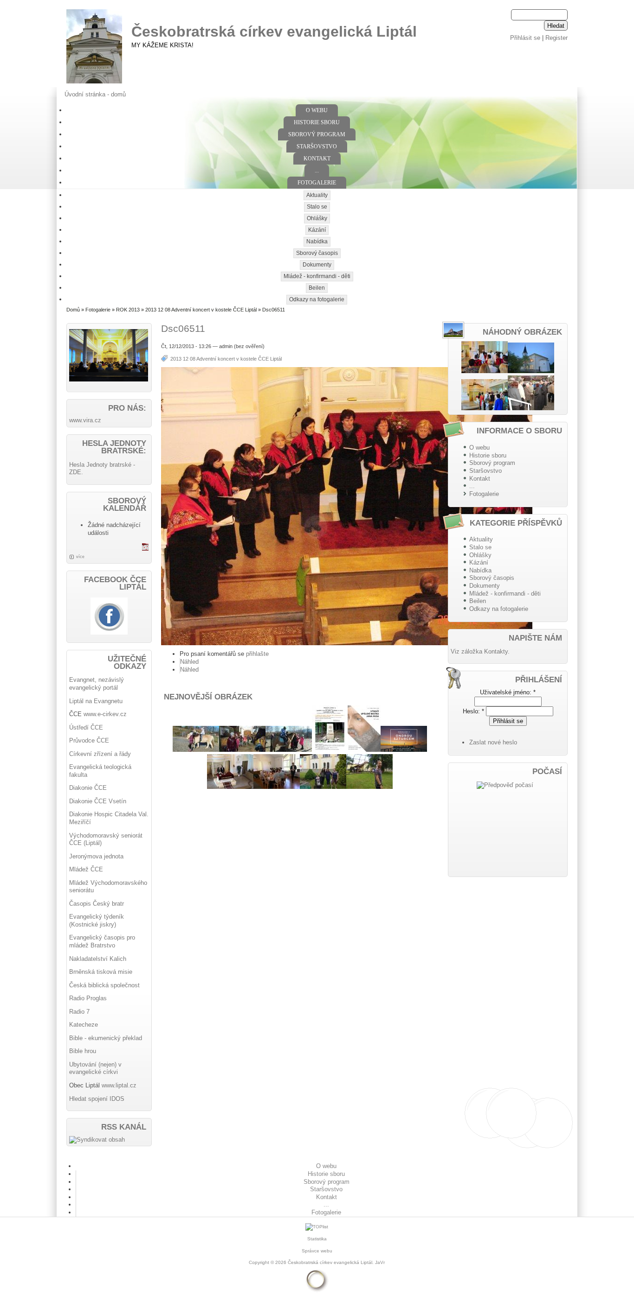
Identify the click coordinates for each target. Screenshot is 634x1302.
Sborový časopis (317, 253)
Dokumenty (317, 264)
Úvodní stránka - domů (95, 94)
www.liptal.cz (119, 1085)
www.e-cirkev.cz (105, 714)
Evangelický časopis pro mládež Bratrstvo (102, 941)
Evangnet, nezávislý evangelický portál (96, 683)
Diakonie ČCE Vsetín (97, 801)
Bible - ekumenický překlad (105, 1038)
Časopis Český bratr (96, 903)
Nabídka (317, 241)
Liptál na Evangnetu (96, 701)
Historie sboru (317, 122)
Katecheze (83, 1024)
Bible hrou (82, 1051)
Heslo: (473, 711)
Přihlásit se (525, 37)
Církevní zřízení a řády (100, 753)
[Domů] (94, 83)
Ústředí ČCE (86, 727)
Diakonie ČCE (88, 787)
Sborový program (316, 134)
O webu (317, 110)
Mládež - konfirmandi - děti (317, 276)
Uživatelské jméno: (508, 692)
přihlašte (257, 653)
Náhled (189, 661)
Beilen (317, 288)
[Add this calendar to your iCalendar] (145, 548)
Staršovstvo (317, 146)
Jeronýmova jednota (96, 856)
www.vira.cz (85, 420)
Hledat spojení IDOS (96, 1098)
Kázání (317, 230)
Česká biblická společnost (104, 985)
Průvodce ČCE (89, 740)
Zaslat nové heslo (493, 742)
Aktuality (317, 195)
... (317, 170)
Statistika (317, 1238)
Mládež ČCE (86, 869)
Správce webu (317, 1250)
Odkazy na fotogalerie (316, 299)
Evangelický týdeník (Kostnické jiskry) (96, 920)
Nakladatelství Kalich (97, 958)
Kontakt (317, 158)
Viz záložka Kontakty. (480, 651)
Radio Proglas (88, 998)
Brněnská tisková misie (100, 971)
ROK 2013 (128, 309)
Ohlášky (317, 218)
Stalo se (317, 206)
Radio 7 (79, 1011)
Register (556, 37)
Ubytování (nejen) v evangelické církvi (95, 1068)
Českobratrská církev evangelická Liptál (274, 31)
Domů (73, 309)
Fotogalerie (317, 182)
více (80, 556)
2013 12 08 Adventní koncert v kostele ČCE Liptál (201, 309)
